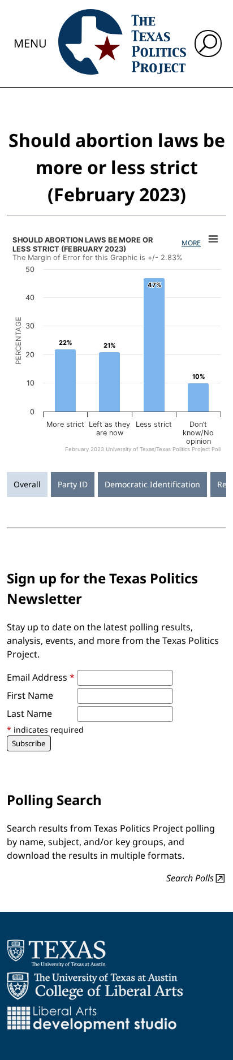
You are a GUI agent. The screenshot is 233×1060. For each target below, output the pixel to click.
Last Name (29, 713)
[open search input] (208, 43)
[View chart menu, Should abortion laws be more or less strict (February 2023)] (213, 239)
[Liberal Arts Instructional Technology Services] (92, 1019)
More (191, 243)
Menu (30, 43)
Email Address (41, 677)
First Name (30, 695)
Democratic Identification (152, 484)
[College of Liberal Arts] (95, 986)
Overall (27, 484)
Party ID (73, 484)
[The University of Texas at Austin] (56, 953)
